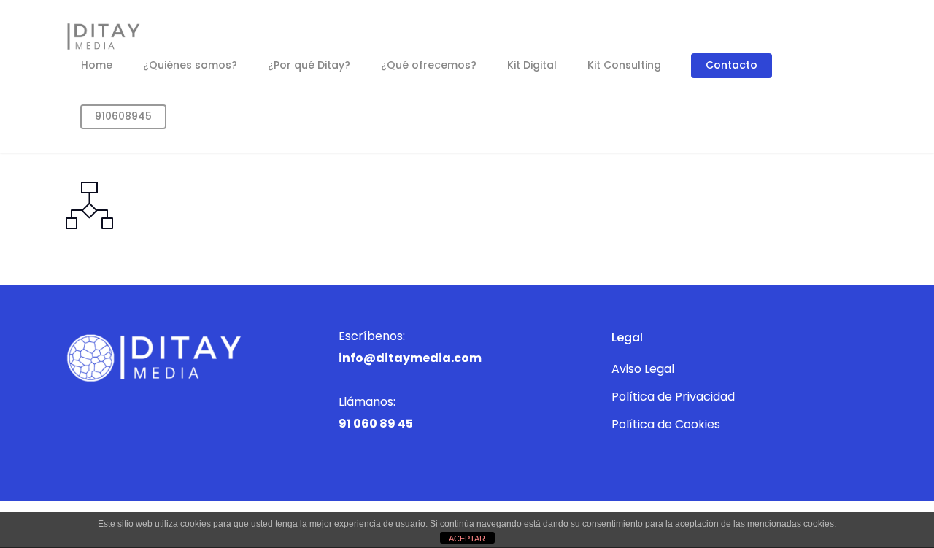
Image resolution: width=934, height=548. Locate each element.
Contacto (731, 65)
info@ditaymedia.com (410, 358)
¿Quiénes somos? (190, 65)
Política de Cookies (665, 424)
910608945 (123, 116)
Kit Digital (532, 65)
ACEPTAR (467, 538)
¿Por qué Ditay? (309, 65)
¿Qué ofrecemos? (428, 65)
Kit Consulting (624, 65)
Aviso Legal (642, 368)
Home (96, 65)
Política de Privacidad (673, 396)
